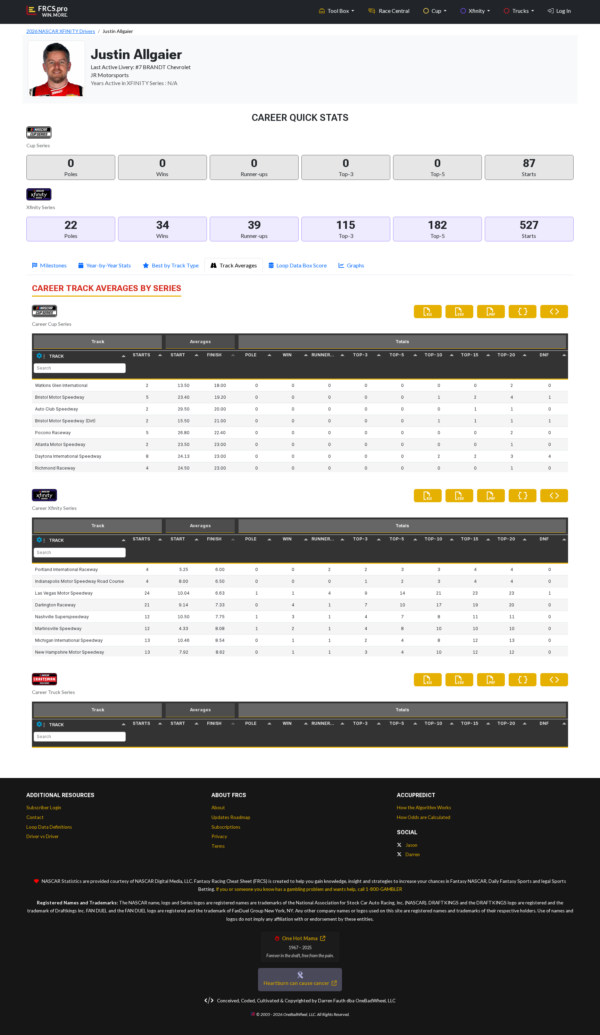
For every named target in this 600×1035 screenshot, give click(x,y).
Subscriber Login (43, 807)
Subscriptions (225, 827)
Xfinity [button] (477, 10)
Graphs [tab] (355, 265)
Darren (412, 854)
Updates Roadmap (230, 817)
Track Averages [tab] (238, 265)
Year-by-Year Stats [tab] (108, 265)
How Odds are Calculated (423, 817)
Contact (35, 817)
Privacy (219, 836)
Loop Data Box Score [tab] (301, 265)
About (218, 807)
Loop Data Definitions (49, 827)
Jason (411, 845)
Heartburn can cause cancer (297, 983)
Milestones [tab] (53, 265)
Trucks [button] (521, 10)
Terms (218, 846)
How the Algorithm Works (424, 807)
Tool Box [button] (338, 10)
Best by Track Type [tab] (175, 265)
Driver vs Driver (42, 836)
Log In (563, 10)
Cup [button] (437, 10)
